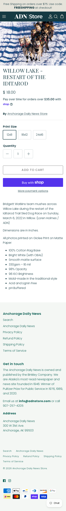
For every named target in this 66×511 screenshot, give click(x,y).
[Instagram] (9, 480)
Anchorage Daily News (19, 326)
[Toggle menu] (4, 16)
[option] (33, 43)
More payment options (33, 191)
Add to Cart (33, 170)
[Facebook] (4, 480)
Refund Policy (12, 338)
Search (8, 320)
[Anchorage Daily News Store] (28, 16)
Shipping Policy (13, 344)
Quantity (9, 146)
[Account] (49, 16)
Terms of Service (14, 351)
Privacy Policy (12, 332)
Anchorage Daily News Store (27, 114)
